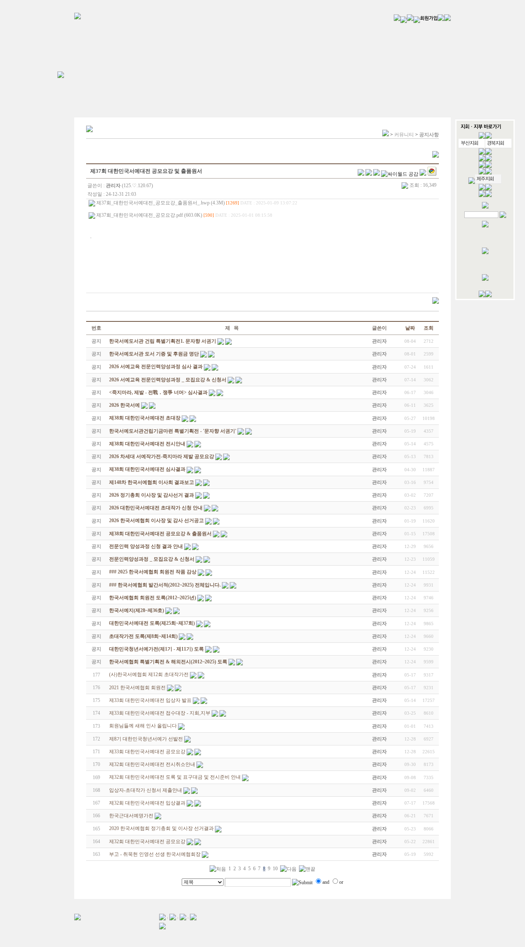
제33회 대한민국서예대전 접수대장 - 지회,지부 (159, 713)
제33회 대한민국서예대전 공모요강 (147, 751)
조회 (429, 328)
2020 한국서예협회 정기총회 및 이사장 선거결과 (161, 828)
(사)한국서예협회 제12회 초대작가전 (149, 674)
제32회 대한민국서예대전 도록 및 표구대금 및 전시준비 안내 (175, 777)
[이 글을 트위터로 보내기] (361, 174)
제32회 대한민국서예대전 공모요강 (147, 841)
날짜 (410, 328)
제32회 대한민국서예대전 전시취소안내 (152, 764)
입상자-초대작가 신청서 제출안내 (145, 790)
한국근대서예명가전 (131, 816)
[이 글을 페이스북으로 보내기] (368, 174)
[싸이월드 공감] (399, 174)
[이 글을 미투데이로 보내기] (376, 174)
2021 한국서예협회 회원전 (137, 687)
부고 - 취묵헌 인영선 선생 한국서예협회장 (155, 854)
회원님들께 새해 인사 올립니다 (143, 726)
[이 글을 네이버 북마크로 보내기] (423, 174)
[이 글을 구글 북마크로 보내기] (431, 174)
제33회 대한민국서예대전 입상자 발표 (150, 700)
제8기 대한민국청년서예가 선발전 (146, 739)
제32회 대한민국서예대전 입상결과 (147, 803)
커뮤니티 (404, 135)
